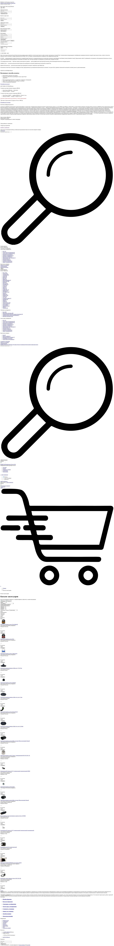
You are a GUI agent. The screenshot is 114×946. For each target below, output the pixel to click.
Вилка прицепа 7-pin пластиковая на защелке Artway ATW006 (13, 815)
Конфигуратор (3, 344)
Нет (3, 7)
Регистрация (3, 39)
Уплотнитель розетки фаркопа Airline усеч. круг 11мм (11, 697)
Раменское (13, 3)
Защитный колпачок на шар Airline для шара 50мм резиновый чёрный (14, 800)
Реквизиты (5, 924)
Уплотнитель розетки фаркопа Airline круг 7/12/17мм (11, 668)
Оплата (18, 344)
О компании (22, 344)
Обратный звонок (4, 460)
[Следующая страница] (3, 890)
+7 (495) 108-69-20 (4, 474)
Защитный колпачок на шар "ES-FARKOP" (9, 624)
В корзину (3, 633)
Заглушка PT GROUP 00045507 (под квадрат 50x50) (10, 862)
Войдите (12, 40)
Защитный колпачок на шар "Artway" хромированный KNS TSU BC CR (15, 755)
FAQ (8, 344)
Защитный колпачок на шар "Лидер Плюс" (9, 711)
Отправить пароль (4, 44)
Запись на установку (4, 265)
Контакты (11, 344)
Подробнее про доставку (5, 102)
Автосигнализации (4, 267)
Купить (2, 20)
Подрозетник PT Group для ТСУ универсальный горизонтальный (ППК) (15, 771)
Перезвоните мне (4, 13)
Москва (2, 3)
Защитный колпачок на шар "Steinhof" (8, 682)
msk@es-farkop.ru (3, 481)
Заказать (2, 26)
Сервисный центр (34, 344)
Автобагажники (3, 266)
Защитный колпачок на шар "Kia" (7, 639)
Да (1, 7)
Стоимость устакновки (5, 341)
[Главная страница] (0, 592)
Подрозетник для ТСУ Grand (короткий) (8, 847)
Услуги (12, 464)
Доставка (15, 344)
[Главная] (2, 130)
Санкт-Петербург (7, 3)
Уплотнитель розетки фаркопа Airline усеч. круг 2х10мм (11, 726)
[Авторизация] (0, 484)
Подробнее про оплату (5, 84)
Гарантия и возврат (7, 469)
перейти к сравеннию (4, 127)
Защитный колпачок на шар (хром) (7, 786)
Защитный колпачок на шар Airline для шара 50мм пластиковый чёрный (15, 740)
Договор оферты (21, 944)
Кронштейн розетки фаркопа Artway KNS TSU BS (10, 878)
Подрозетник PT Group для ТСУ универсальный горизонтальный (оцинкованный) (17, 830)
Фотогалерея (28, 344)
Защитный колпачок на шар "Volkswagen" (8, 653)
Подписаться (3, 943)
